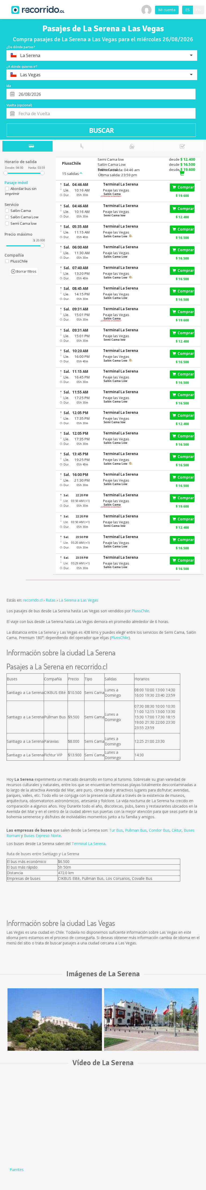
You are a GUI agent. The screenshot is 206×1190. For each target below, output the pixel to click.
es (187, 9)
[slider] (5, 173)
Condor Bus (159, 830)
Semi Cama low (23, 223)
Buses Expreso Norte (42, 835)
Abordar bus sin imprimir (20, 191)
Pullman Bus (136, 830)
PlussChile (140, 610)
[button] (133, 184)
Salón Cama (20, 210)
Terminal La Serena (88, 843)
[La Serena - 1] (54, 1019)
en (198, 9)
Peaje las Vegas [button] (116, 190)
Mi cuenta (166, 9)
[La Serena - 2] (151, 1019)
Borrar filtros (26, 271)
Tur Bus (116, 830)
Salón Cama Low (24, 217)
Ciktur (177, 830)
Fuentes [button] (17, 1169)
